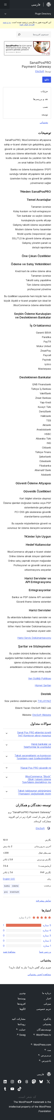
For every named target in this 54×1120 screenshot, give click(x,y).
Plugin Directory (43, 13)
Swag (21, 1034)
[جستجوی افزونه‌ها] (19, 34)
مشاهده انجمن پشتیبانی (39, 974)
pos (6, 892)
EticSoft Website (41, 714)
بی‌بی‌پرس (44, 1055)
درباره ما (46, 992)
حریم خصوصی (43, 1008)
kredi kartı (14, 892)
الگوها (23, 1008)
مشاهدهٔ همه (9, 951)
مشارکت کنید (19, 1018)
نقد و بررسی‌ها (40, 99)
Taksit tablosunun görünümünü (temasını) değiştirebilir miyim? (34, 792)
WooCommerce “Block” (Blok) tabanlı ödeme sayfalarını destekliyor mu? (36, 779)
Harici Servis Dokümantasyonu (34, 637)
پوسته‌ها (22, 998)
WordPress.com (41, 1044)
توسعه (45, 114)
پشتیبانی (44, 122)
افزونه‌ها (21, 1003)
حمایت (21, 1029)
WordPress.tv (42, 1034)
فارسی (40, 1074)
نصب (45, 106)
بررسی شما (45, 951)
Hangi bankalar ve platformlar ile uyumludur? (37, 745)
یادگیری (47, 1018)
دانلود (46, 79)
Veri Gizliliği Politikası (39, 678)
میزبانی (47, 1003)
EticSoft (39, 71)
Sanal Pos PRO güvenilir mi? (35, 767)
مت (47, 1050)
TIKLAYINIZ (44, 701)
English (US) (9, 879)
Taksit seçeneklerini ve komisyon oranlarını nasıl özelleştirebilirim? (33, 757)
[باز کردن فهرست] (5, 4)
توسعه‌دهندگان (44, 1029)
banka (7, 886)
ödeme (15, 886)
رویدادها (22, 1024)
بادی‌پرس (45, 1060)
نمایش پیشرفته (43, 900)
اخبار (48, 998)
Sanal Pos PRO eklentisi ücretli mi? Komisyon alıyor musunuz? (34, 734)
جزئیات (44, 91)
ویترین (22, 992)
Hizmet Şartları (43, 685)
